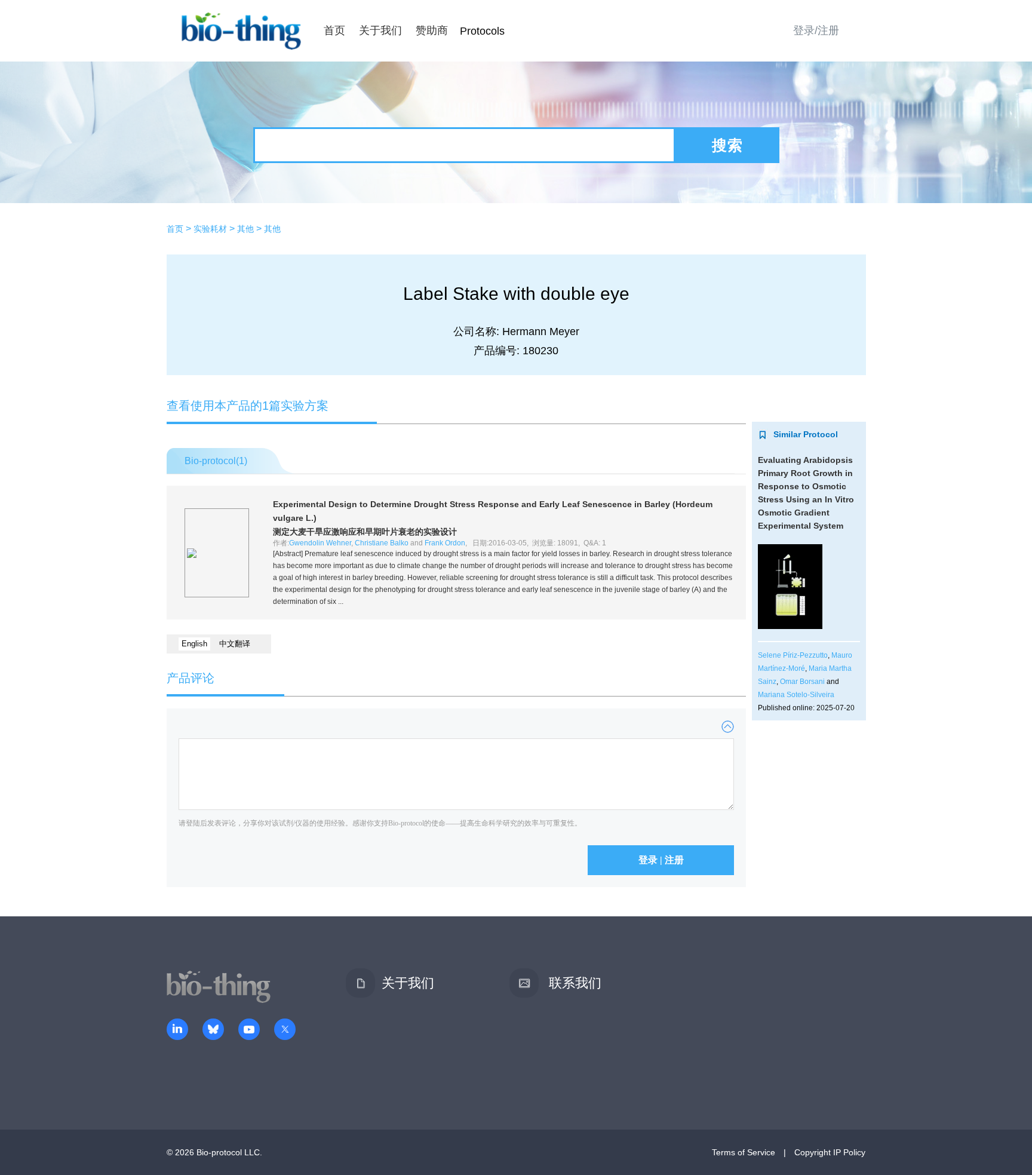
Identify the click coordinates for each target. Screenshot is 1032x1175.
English (194, 643)
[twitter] (285, 1030)
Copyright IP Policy (829, 1152)
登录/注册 (816, 30)
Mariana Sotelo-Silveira (796, 695)
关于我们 (380, 30)
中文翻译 (234, 643)
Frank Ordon (445, 543)
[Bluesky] (213, 1030)
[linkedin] (177, 1030)
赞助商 (432, 30)
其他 (245, 229)
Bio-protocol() (216, 461)
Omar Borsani (802, 681)
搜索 (727, 145)
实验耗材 (210, 229)
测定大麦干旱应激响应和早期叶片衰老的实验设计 (365, 531)
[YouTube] (249, 1030)
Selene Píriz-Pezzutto (793, 655)
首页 (334, 30)
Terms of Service (743, 1152)
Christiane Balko (381, 543)
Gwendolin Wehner (320, 543)
